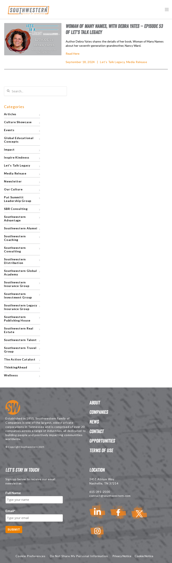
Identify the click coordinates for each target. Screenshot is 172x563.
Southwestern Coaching (15, 237)
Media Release (136, 62)
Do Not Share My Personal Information (79, 556)
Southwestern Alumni (20, 228)
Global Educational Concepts (19, 139)
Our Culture (13, 189)
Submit (14, 529)
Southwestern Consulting (15, 249)
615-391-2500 (99, 491)
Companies (98, 412)
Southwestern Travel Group (20, 349)
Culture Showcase (18, 122)
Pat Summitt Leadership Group (17, 199)
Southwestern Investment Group (18, 295)
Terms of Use (101, 450)
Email (10, 511)
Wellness (11, 375)
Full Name (13, 493)
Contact (96, 431)
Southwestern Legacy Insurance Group (20, 307)
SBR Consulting (16, 208)
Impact (9, 149)
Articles (10, 114)
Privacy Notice (121, 556)
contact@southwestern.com (110, 495)
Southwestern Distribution (15, 261)
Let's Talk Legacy (112, 62)
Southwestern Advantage (15, 218)
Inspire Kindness (16, 157)
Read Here (72, 53)
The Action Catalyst (19, 359)
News (94, 422)
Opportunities (102, 441)
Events (9, 130)
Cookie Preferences (31, 556)
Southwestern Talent (20, 340)
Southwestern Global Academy (20, 272)
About (94, 403)
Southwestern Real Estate (18, 330)
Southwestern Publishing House (17, 318)
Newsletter (13, 181)
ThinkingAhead (15, 367)
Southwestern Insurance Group (16, 284)
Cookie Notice (144, 556)
